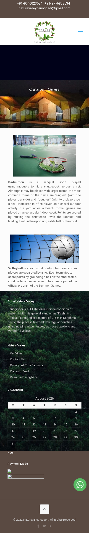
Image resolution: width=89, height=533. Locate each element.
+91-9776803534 (57, 3)
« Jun (11, 452)
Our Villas (16, 353)
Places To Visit (19, 371)
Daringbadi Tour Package (26, 365)
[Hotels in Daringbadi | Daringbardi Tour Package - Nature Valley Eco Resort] (44, 31)
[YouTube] (50, 526)
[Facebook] (38, 526)
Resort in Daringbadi (23, 377)
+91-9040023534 (29, 3)
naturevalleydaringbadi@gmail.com (45, 8)
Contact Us (17, 359)
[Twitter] (44, 526)
